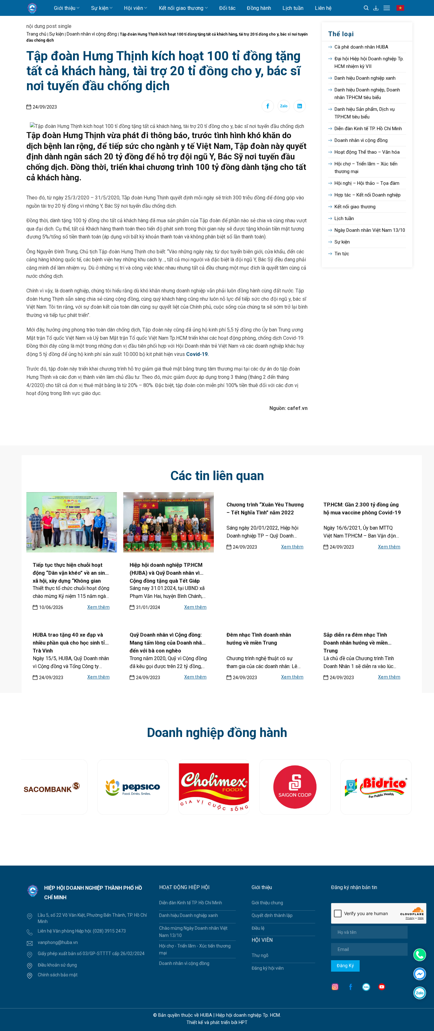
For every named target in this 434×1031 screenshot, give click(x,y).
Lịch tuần (292, 8)
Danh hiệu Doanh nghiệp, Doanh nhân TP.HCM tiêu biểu (367, 93)
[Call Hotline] (419, 954)
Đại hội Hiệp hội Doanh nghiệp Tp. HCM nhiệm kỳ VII (369, 62)
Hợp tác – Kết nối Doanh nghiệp (368, 195)
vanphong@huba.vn (58, 942)
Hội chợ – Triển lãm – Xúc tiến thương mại (366, 167)
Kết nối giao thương (181, 8)
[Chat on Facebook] (419, 973)
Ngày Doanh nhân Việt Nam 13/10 (370, 230)
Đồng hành (259, 8)
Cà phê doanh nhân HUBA (361, 47)
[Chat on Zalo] (419, 992)
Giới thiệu (64, 8)
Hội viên (133, 8)
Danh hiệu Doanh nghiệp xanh (365, 78)
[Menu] (386, 8)
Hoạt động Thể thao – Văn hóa (367, 152)
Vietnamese (402, 11)
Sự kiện (99, 8)
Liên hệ (323, 8)
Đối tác (227, 8)
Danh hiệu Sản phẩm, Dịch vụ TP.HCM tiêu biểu (365, 113)
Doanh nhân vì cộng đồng (92, 34)
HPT (243, 1022)
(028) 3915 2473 (109, 931)
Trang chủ (36, 34)
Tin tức (342, 254)
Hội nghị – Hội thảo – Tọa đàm (367, 183)
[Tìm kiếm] (366, 8)
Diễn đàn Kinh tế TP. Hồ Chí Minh (368, 128)
